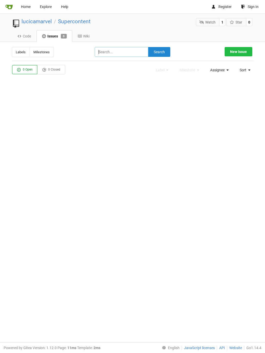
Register (225, 7)
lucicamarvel (36, 21)
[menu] (217, 70)
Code (27, 36)
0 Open (27, 69)
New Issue (238, 52)
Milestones (41, 52)
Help (64, 7)
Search (159, 52)
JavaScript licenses (199, 348)
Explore (46, 7)
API (222, 348)
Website (235, 348)
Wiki (86, 36)
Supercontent (74, 21)
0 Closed (53, 69)
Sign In (253, 7)
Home (26, 7)
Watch (210, 22)
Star (238, 22)
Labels (21, 52)
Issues (56, 36)
